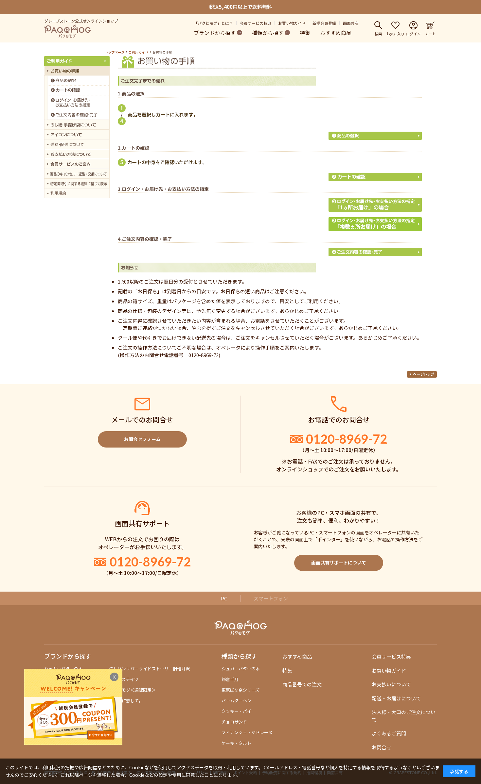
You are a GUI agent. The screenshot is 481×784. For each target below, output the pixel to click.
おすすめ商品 (335, 32)
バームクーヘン (236, 700)
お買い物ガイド (292, 23)
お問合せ (381, 747)
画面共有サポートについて (338, 562)
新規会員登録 (324, 23)
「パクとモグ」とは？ (213, 23)
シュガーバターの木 (241, 668)
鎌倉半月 (230, 679)
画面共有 (351, 23)
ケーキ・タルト (236, 743)
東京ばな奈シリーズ (240, 690)
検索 (378, 33)
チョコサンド (234, 722)
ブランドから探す (215, 32)
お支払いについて (391, 684)
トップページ (114, 52)
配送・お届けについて (396, 698)
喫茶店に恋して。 (126, 700)
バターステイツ (123, 679)
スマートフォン (271, 598)
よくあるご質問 (389, 733)
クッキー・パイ (236, 711)
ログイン (413, 33)
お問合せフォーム (142, 439)
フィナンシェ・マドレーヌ (247, 732)
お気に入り (395, 33)
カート (430, 33)
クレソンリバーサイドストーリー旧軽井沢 (149, 668)
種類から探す (267, 32)
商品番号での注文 (302, 684)
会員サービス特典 (255, 23)
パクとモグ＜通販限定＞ (132, 690)
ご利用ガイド (138, 52)
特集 (305, 32)
